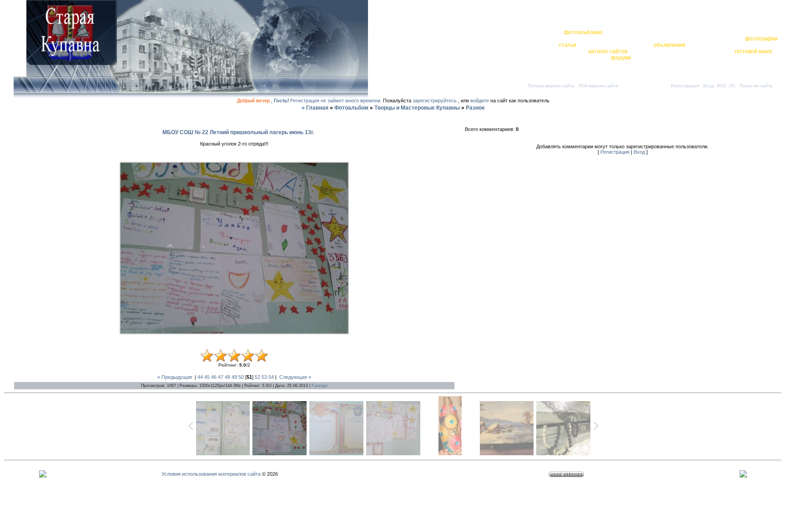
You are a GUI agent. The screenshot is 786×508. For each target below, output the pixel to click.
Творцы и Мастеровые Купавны (417, 108)
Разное (475, 108)
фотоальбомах (583, 32)
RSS (721, 85)
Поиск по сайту (756, 85)
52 (257, 377)
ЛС (732, 85)
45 (207, 377)
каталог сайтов (608, 51)
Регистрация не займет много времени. (336, 100)
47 (220, 377)
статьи (567, 45)
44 (200, 377)
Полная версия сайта (551, 85)
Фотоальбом (351, 108)
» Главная (315, 108)
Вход (708, 85)
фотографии (761, 38)
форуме (621, 58)
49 (234, 377)
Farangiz (320, 385)
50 (241, 377)
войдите (479, 100)
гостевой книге (753, 51)
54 (271, 377)
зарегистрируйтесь (435, 100)
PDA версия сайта (598, 85)
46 (214, 377)
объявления (669, 45)
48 (227, 377)
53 (264, 377)
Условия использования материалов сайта (211, 474)
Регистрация (685, 85)
